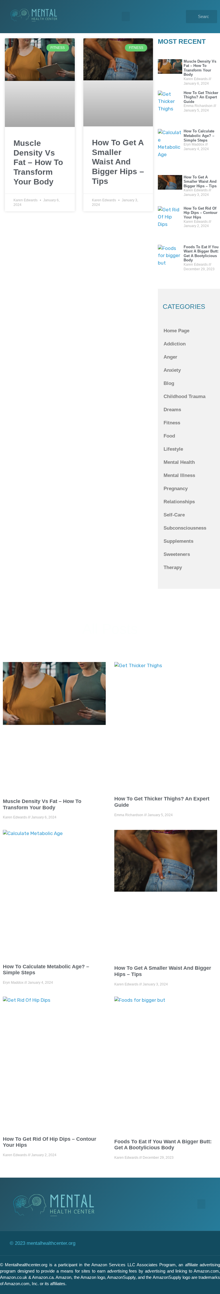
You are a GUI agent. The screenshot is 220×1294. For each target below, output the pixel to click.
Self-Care (174, 515)
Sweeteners (177, 554)
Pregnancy (176, 488)
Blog (169, 383)
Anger (170, 357)
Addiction (175, 344)
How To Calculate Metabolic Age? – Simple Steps (199, 135)
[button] (126, 16)
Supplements (178, 541)
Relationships (179, 501)
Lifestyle (173, 449)
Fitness (172, 423)
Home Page (176, 330)
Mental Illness (179, 475)
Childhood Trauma (184, 396)
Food (169, 436)
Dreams (172, 409)
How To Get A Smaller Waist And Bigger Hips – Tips (118, 161)
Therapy (173, 567)
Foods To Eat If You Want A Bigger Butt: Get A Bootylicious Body (201, 254)
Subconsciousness (185, 528)
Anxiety (172, 370)
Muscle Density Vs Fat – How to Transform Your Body (38, 162)
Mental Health (179, 462)
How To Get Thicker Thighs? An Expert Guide (201, 97)
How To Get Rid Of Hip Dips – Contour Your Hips (200, 212)
